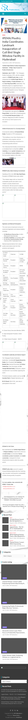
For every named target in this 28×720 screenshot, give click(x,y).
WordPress (19, 717)
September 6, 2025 (7, 62)
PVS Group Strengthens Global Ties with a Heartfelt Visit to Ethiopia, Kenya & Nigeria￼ (13, 506)
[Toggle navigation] (3, 14)
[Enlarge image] (23, 396)
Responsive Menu (25, 1)
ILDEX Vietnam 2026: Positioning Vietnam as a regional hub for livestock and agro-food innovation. (13, 657)
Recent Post (7, 515)
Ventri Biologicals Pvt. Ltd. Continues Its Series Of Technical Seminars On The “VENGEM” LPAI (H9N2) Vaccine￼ (14, 498)
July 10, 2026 (5, 610)
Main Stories (13, 525)
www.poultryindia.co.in (9, 488)
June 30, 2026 (5, 659)
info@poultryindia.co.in (9, 486)
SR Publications (16, 62)
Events (11, 540)
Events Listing (7, 562)
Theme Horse (16, 715)
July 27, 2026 (13, 530)
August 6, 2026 (13, 523)
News (3, 35)
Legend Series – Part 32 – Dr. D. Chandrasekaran (13, 694)
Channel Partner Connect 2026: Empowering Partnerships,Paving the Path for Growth (13, 583)
